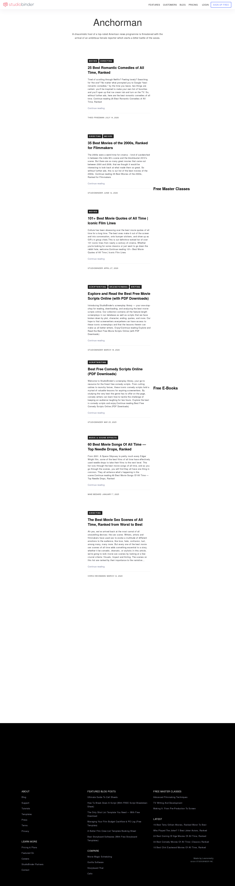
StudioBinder (95, 192)
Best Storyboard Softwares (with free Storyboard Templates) (112, 838)
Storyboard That (95, 867)
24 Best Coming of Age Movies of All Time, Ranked (179, 835)
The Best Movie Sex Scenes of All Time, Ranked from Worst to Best (115, 522)
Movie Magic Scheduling (99, 856)
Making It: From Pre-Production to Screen (174, 808)
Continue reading (96, 108)
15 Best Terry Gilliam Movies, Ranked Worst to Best (179, 824)
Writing (135, 287)
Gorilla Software (95, 862)
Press (24, 819)
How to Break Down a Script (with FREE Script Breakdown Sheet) (117, 804)
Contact (25, 869)
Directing (106, 61)
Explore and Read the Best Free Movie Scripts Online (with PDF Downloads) (119, 296)
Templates (27, 814)
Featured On (28, 852)
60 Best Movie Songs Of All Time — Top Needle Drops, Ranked (117, 447)
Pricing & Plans (29, 847)
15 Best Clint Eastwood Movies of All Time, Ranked (179, 847)
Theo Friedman (96, 117)
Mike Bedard (94, 494)
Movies (93, 61)
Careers (25, 858)
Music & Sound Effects (103, 437)
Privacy (25, 831)
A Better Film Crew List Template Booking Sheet (111, 830)
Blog (24, 797)
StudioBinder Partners (33, 864)
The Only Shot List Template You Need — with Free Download (113, 814)
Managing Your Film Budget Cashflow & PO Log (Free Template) (114, 823)
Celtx (90, 873)
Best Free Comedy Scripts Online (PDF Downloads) (115, 371)
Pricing (193, 4)
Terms (25, 825)
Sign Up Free (221, 4)
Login (205, 4)
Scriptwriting (97, 287)
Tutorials (26, 808)
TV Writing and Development (167, 802)
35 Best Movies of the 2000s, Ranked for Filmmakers (118, 145)
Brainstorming (119, 287)
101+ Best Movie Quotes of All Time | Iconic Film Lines (118, 220)
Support (25, 802)
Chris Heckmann (97, 576)
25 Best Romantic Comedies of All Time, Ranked (116, 70)
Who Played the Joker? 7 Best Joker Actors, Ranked (180, 830)
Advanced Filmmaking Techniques (170, 797)
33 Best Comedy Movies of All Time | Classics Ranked (181, 841)
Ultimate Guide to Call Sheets (102, 797)
